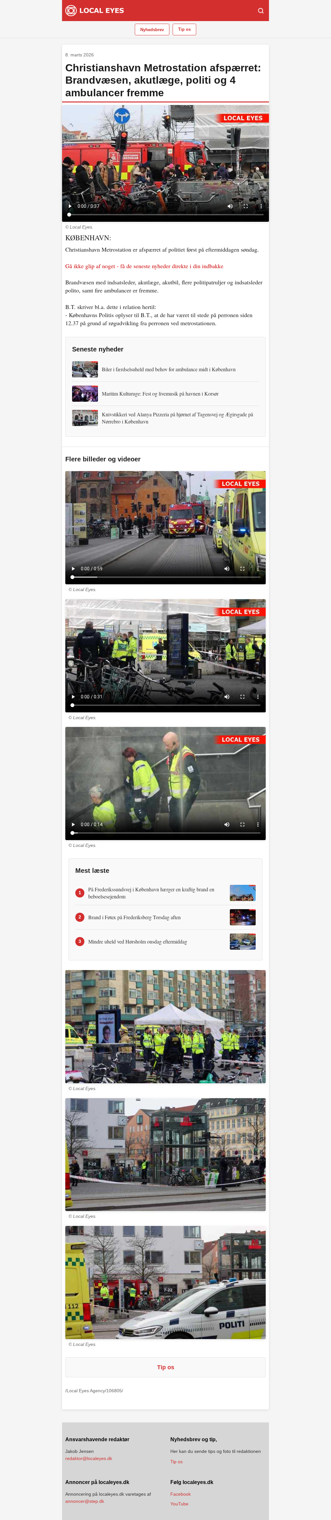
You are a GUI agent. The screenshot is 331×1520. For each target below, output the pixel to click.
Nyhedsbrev (152, 29)
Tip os (184, 29)
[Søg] (261, 11)
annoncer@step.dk (84, 1501)
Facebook (180, 1494)
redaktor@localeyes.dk (88, 1458)
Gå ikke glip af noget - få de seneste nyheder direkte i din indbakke (144, 266)
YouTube (179, 1503)
